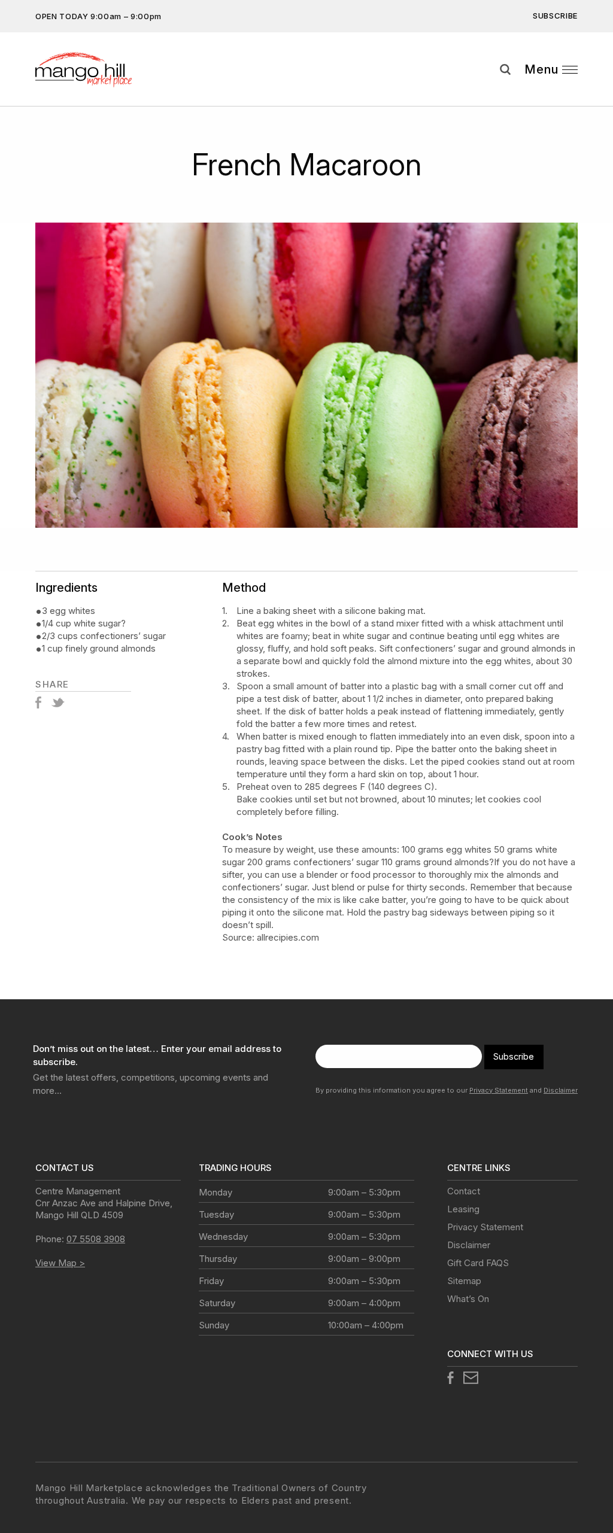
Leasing (463, 1209)
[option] (306, 375)
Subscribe (555, 15)
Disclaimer (561, 1090)
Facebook (38, 702)
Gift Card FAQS (478, 1263)
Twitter (58, 702)
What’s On (468, 1298)
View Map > (60, 1263)
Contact (463, 1191)
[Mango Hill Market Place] (96, 69)
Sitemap (464, 1280)
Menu (541, 69)
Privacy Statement (498, 1090)
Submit (595, 91)
